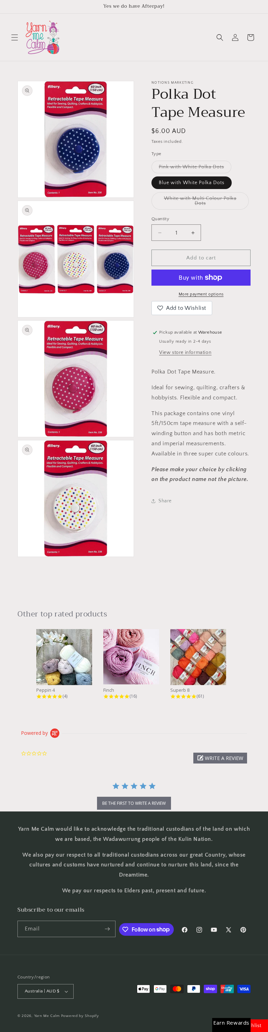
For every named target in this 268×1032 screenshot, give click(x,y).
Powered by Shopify (80, 1016)
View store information (185, 352)
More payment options (201, 294)
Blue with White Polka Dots (191, 183)
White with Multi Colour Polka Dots (200, 203)
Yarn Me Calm (47, 1016)
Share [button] (165, 501)
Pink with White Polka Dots (195, 168)
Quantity (160, 218)
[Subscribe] (107, 929)
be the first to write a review (134, 803)
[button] (14, 37)
